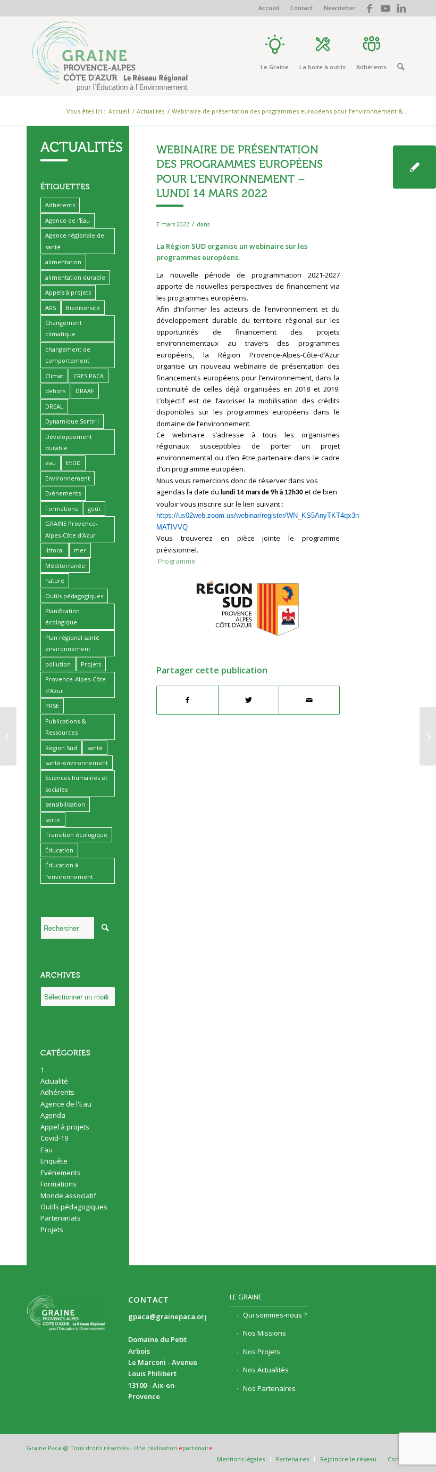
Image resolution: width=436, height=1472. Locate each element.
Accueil (268, 8)
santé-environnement (76, 763)
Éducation (59, 850)
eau (50, 463)
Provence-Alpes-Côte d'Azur (75, 684)
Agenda (52, 1115)
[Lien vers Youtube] (385, 8)
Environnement (67, 478)
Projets (91, 664)
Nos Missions (264, 1333)
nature (54, 580)
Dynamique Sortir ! (72, 421)
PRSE (52, 706)
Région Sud (61, 748)
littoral (54, 550)
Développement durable (68, 442)
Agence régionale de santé (74, 240)
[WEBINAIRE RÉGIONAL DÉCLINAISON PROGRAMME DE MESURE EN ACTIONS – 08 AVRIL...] (428, 736)
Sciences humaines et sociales (76, 783)
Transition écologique (76, 835)
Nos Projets (261, 1351)
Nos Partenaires (269, 1388)
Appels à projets (68, 292)
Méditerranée (65, 566)
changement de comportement (67, 354)
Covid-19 (54, 1138)
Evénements (60, 1172)
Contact (301, 8)
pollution (58, 664)
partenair (196, 1448)
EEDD (73, 463)
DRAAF (85, 391)
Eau (46, 1149)
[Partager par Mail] (309, 700)
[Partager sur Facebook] (187, 700)
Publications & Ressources (65, 726)
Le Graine (246, 1297)
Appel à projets (64, 1127)
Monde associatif (68, 1195)
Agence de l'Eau (67, 220)
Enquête (54, 1161)
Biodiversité (83, 308)
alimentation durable (75, 277)
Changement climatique (63, 328)
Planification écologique (62, 616)
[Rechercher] (400, 67)
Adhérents (60, 205)
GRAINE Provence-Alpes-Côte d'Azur (71, 529)
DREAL (54, 406)
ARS (50, 308)
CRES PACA (88, 376)
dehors (55, 391)
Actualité (54, 1081)
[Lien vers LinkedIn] (401, 8)
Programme (177, 561)
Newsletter (340, 8)
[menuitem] (269, 8)
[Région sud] (414, 167)
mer (80, 550)
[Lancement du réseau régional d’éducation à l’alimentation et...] (8, 736)
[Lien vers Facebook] (369, 8)
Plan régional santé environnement (72, 643)
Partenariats (60, 1218)
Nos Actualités (266, 1370)
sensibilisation (65, 804)
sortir (53, 820)
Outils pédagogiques (74, 596)
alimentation (63, 262)
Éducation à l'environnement (69, 870)
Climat (54, 376)
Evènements (63, 493)
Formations (61, 509)
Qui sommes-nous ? (275, 1315)
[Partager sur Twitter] (249, 700)
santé (95, 748)
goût (94, 509)
